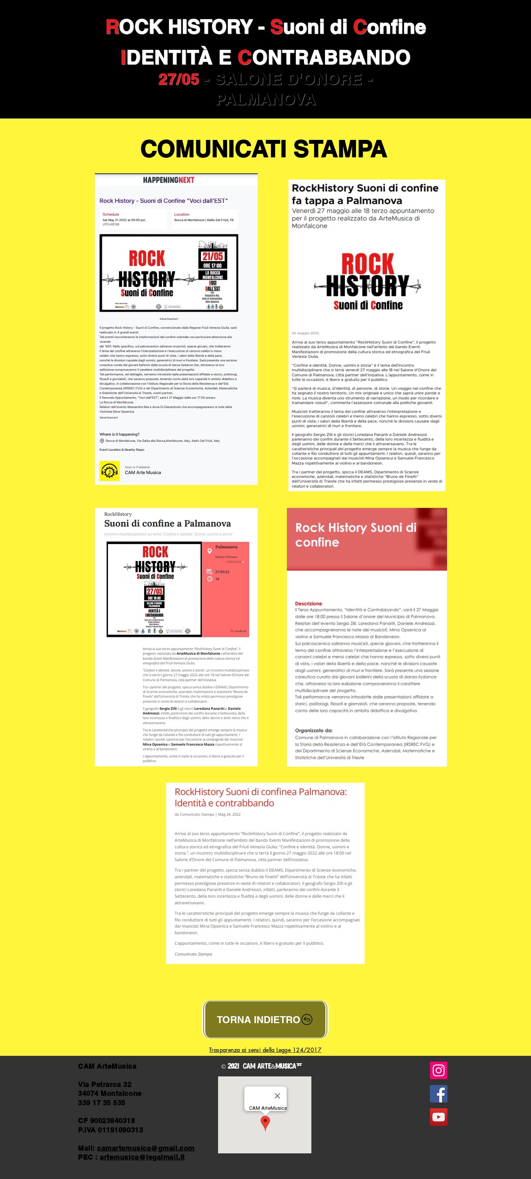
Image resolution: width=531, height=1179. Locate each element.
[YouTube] (438, 1117)
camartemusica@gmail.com (145, 1148)
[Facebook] (438, 1093)
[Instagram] (438, 1070)
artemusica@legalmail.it (142, 1157)
